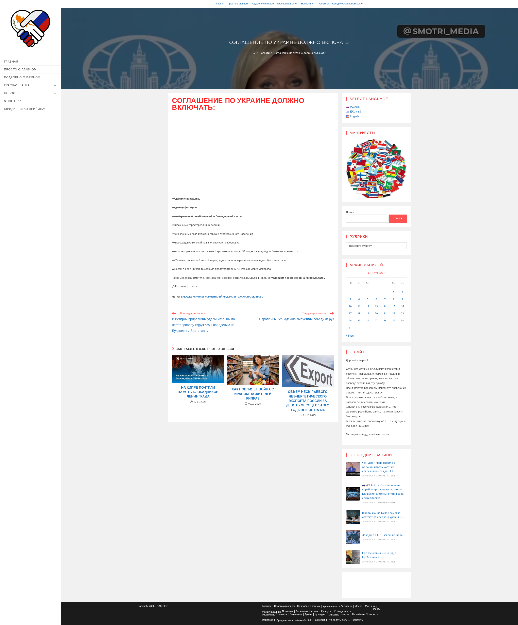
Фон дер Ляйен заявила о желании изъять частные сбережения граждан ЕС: (378, 467)
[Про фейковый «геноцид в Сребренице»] (353, 557)
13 (376, 306)
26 (367, 320)
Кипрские (333, 614)
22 (393, 313)
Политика (287, 611)
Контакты (357, 620)
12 (367, 306)
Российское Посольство (365, 614)
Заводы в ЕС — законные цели (382, 535)
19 (367, 313)
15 (393, 306)
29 (393, 320)
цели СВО (257, 296)
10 (350, 306)
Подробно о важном (262, 3)
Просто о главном (237, 3)
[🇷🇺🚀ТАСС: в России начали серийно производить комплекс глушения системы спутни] (353, 494)
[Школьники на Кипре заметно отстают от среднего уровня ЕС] (353, 517)
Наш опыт (319, 620)
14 (385, 306)
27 (376, 320)
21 (385, 313)
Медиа (358, 606)
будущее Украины (192, 296)
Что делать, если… (339, 620)
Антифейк (346, 606)
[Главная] (254, 52)
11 (359, 306)
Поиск (350, 212)
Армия (314, 611)
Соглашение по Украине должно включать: (300, 52)
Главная (219, 3)
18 (359, 313)
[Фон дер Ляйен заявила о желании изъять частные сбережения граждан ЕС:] (353, 469)
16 (402, 306)
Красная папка (285, 3)
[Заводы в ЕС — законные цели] (353, 537)
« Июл (350, 335)
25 (359, 320)
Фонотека (323, 3)
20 (376, 313)
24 (350, 320)
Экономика (302, 611)
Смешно (370, 606)
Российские (268, 614)
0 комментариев (386, 476)
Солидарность (342, 611)
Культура (326, 611)
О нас (307, 620)
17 (350, 313)
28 (385, 320)
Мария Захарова (239, 296)
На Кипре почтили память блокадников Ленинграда (198, 392)
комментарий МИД (216, 296)
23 (402, 313)
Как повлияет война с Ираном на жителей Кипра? (253, 394)
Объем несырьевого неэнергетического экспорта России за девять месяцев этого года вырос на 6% (307, 401)
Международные (271, 611)
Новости (306, 3)
